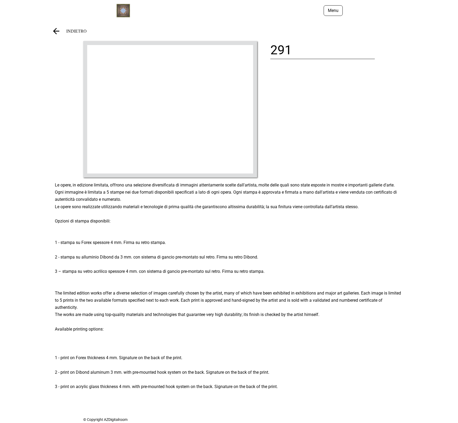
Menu (333, 10)
